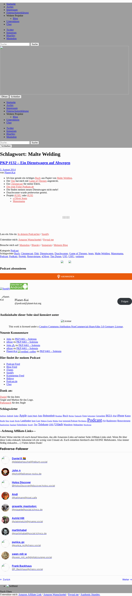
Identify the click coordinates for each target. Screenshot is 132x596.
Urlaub (58, 424)
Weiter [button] (126, 579)
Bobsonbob (49, 415)
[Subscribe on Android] (19, 288)
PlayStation (82, 421)
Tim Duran (55, 256)
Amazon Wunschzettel (29, 239)
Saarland (13, 425)
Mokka (55, 421)
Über (9, 24)
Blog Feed (11, 367)
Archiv (10, 6)
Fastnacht (78, 416)
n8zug (9, 342)
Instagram (11, 32)
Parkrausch (5, 402)
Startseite (11, 4)
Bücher (71, 416)
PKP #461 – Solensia (26, 339)
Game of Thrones (38, 181)
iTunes (9, 369)
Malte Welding (64, 178)
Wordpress (87, 425)
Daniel (3, 397)
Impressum (12, 9)
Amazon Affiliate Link (30, 594)
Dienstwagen (46, 253)
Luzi (38, 421)
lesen (91, 253)
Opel (60, 421)
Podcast (15, 250)
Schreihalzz (22, 424)
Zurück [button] (6, 579)
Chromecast (17, 183)
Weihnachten (78, 425)
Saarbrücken (4, 425)
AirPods (3, 416)
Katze (128, 415)
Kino (7, 421)
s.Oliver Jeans (20, 198)
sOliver (45, 256)
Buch (38, 178)
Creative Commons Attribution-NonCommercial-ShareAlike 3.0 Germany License (81, 326)
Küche (17, 421)
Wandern (68, 424)
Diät (36, 253)
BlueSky (10, 35)
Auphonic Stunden (90, 594)
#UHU (17, 195)
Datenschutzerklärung (17, 12)
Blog (15, 18)
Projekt (22, 256)
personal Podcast (70, 421)
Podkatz (13, 256)
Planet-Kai (10, 172)
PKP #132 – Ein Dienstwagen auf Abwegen (35, 163)
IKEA (109, 415)
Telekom (43, 424)
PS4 (104, 421)
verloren (79, 256)
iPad (115, 416)
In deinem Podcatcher (29, 234)
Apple (23, 415)
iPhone (120, 415)
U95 (65, 256)
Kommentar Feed (15, 375)
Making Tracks (46, 421)
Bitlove (10, 378)
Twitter (10, 29)
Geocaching (100, 416)
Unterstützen (12, 21)
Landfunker (25, 420)
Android (10, 416)
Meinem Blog (61, 245)
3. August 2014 (8, 169)
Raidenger (111, 420)
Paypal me (48, 239)
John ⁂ (10, 345)
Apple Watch (32, 416)
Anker (16, 416)
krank (12, 421)
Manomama (19, 201)
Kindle (2, 421)
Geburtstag (91, 416)
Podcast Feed (13, 364)
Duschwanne (61, 253)
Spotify (45, 234)
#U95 (30, 195)
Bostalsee (58, 416)
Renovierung (33, 256)
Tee (36, 424)
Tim (13, 181)
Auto (40, 416)
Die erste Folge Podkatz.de (20, 186)
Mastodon (11, 38)
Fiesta (84, 416)
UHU (71, 256)
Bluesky (36, 245)
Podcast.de (11, 381)
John (8, 339)
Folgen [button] (124, 301)
